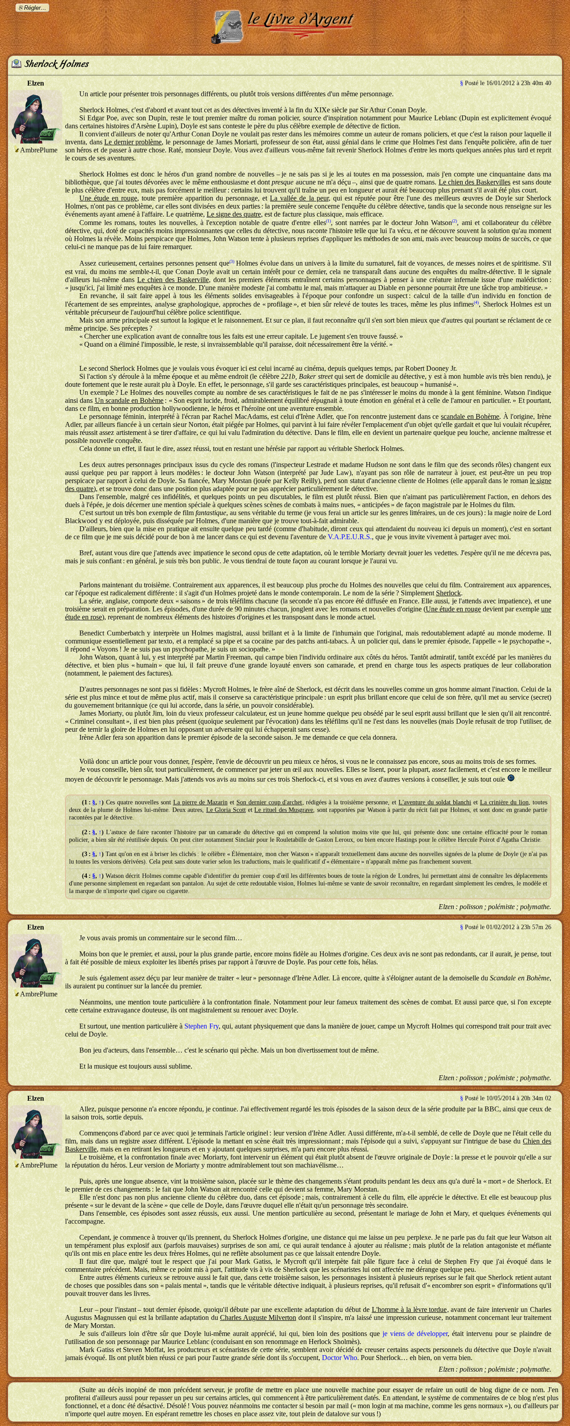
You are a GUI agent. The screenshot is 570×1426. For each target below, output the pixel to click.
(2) (454, 220)
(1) (328, 220)
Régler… (35, 7)
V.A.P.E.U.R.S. (350, 537)
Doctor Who (339, 1357)
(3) (231, 261)
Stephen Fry (201, 1026)
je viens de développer (415, 1333)
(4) (476, 302)
